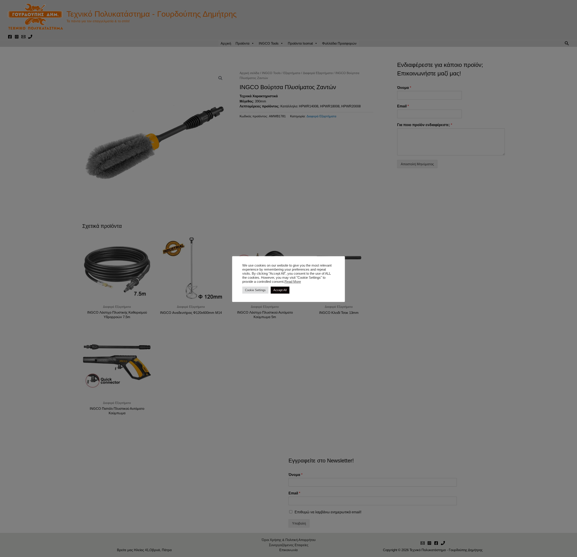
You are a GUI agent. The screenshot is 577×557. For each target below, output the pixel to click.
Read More (292, 281)
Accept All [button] (280, 290)
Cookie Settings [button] (255, 290)
